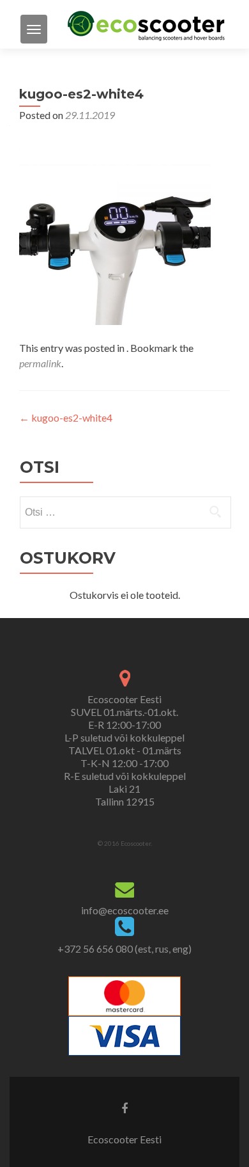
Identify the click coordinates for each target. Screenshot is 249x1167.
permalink (40, 363)
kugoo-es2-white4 (65, 417)
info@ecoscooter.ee (125, 910)
